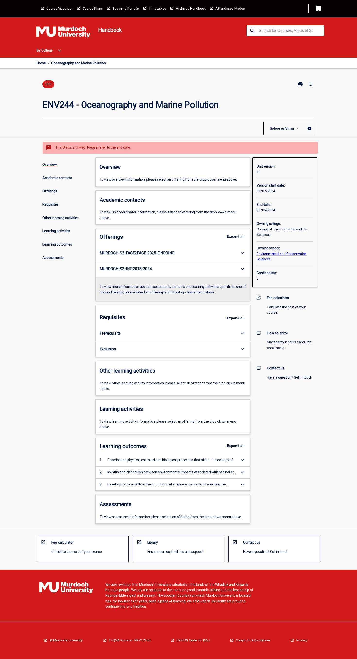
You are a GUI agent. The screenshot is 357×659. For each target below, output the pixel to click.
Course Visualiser (59, 8)
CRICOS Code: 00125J (193, 640)
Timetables (157, 8)
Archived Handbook (191, 8)
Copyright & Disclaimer (253, 640)
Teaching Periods (125, 8)
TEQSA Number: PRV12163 (130, 640)
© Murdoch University (66, 640)
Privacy (301, 640)
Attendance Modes (230, 8)
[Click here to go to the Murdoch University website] (63, 32)
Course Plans (93, 8)
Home (41, 63)
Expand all (235, 236)
